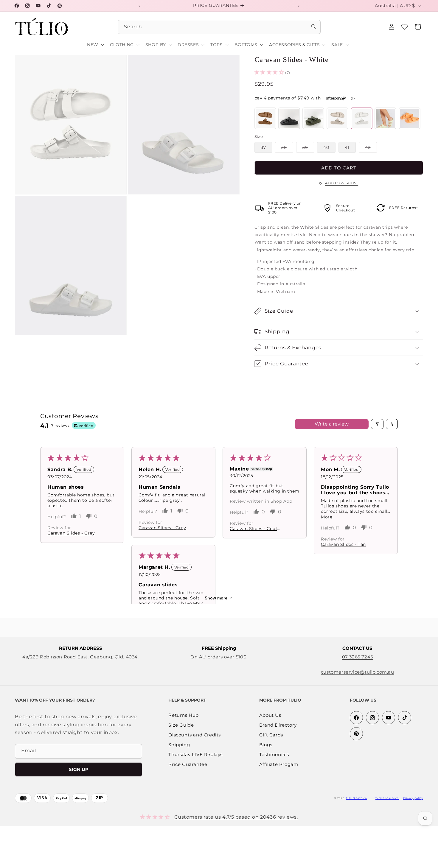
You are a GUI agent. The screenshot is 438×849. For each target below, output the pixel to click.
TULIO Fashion (356, 798)
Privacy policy (413, 798)
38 (287, 148)
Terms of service (387, 798)
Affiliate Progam (279, 764)
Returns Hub (183, 715)
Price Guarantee (187, 764)
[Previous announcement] (139, 5)
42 (371, 148)
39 (308, 148)
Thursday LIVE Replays (195, 754)
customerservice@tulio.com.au (357, 672)
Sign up (78, 769)
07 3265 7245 (357, 657)
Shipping (179, 744)
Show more (216, 598)
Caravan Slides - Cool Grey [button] (253, 528)
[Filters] (377, 424)
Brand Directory (278, 725)
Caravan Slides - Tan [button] (343, 544)
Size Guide (181, 725)
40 (326, 147)
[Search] (313, 26)
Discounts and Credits (194, 735)
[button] (417, 26)
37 (263, 147)
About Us (270, 715)
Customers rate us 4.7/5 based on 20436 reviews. (236, 817)
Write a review (332, 424)
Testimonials (274, 754)
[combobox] (219, 27)
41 (347, 147)
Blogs (265, 744)
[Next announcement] (298, 5)
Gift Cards (271, 735)
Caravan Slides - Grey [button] (71, 533)
